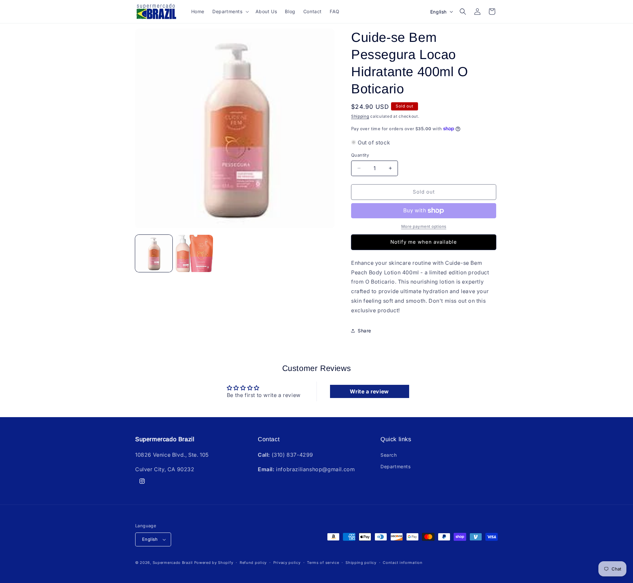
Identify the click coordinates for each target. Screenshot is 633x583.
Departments (395, 466)
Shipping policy (361, 562)
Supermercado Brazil (173, 562)
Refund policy (253, 562)
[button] (230, 11)
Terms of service (323, 562)
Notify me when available (423, 242)
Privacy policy (287, 562)
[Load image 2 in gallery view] (194, 253)
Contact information (402, 562)
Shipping (360, 116)
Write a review (369, 391)
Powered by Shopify (213, 562)
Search (388, 455)
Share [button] (364, 330)
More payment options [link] (423, 226)
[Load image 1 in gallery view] (153, 253)
